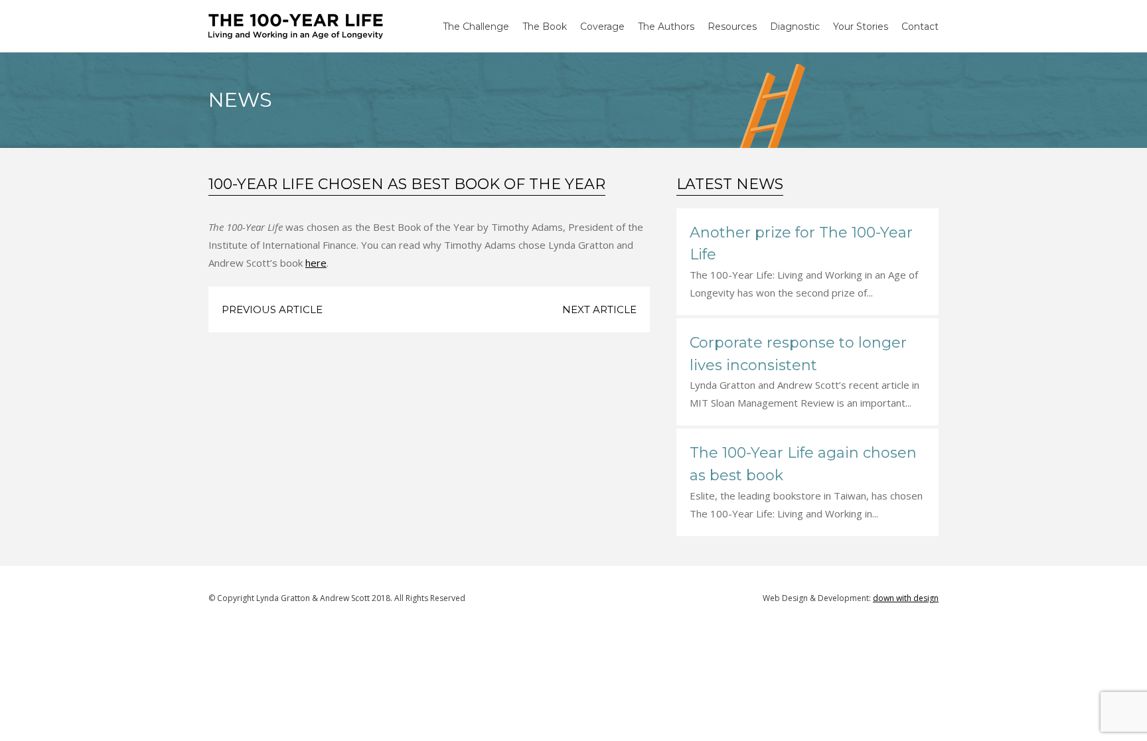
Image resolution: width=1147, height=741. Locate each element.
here (316, 262)
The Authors (666, 27)
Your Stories (860, 27)
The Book (544, 27)
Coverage (602, 27)
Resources (732, 27)
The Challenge (476, 27)
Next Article (599, 309)
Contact (920, 27)
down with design (906, 598)
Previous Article (272, 309)
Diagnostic (795, 27)
